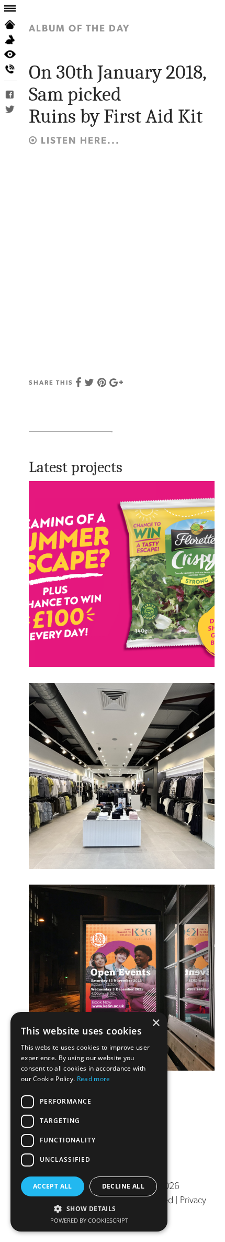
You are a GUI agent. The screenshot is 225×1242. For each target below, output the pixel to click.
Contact (16, 68)
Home (16, 24)
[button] (89, 1208)
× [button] (156, 1023)
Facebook (16, 109)
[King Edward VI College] (122, 976)
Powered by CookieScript (89, 1220)
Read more (93, 1078)
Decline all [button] (123, 1186)
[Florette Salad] (122, 573)
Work (16, 54)
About (16, 39)
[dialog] (88, 1122)
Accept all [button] (52, 1186)
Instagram (16, 94)
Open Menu (16, 8)
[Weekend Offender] (122, 774)
